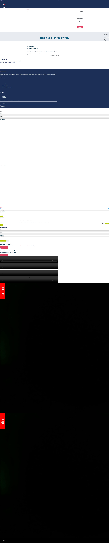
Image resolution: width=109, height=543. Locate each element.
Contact (81, 25)
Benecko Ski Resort (5, 78)
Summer (81, 11)
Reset (103, 223)
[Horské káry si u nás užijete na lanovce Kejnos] (54, 65)
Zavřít (7, 240)
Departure (1, 116)
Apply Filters (106, 223)
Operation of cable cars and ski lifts (7, 87)
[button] (102, 222)
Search (1, 225)
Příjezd (1, 229)
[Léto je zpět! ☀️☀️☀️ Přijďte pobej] (98, 65)
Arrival (1, 113)
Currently (3, 96)
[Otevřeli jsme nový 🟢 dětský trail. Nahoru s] (76, 66)
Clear (1, 207)
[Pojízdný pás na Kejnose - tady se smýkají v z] (33, 66)
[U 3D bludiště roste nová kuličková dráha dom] (11, 65)
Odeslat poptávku (3, 240)
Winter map (4, 84)
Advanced (2, 217)
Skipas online (80, 27)
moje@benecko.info (2, 106)
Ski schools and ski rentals (5, 88)
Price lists (4, 79)
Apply (1, 216)
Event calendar (4, 97)
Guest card (81, 21)
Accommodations (80, 18)
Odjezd (1, 232)
